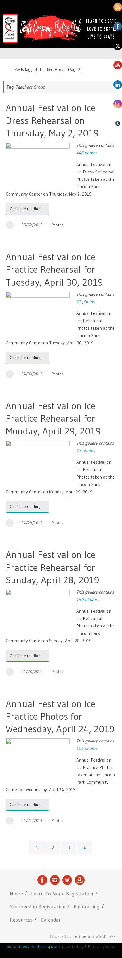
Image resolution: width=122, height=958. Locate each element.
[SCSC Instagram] (55, 880)
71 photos (85, 301)
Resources (21, 919)
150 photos (87, 599)
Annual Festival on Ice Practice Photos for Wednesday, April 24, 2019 (60, 716)
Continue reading (25, 208)
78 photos (85, 450)
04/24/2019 (32, 820)
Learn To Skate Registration (62, 893)
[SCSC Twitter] (67, 880)
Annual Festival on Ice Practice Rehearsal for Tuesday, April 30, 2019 (54, 269)
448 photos (86, 152)
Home (16, 893)
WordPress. (106, 936)
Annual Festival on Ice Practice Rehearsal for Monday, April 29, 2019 (53, 418)
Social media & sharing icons (34, 946)
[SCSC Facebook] (42, 880)
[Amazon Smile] (80, 880)
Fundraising (87, 906)
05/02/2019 (32, 225)
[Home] (5, 69)
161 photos (86, 748)
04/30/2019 (32, 374)
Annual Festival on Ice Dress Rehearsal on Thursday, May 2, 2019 (52, 120)
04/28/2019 (32, 671)
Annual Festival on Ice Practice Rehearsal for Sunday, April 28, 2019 (52, 567)
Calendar (51, 919)
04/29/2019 (32, 522)
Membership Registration (38, 906)
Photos (57, 225)
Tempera (81, 936)
